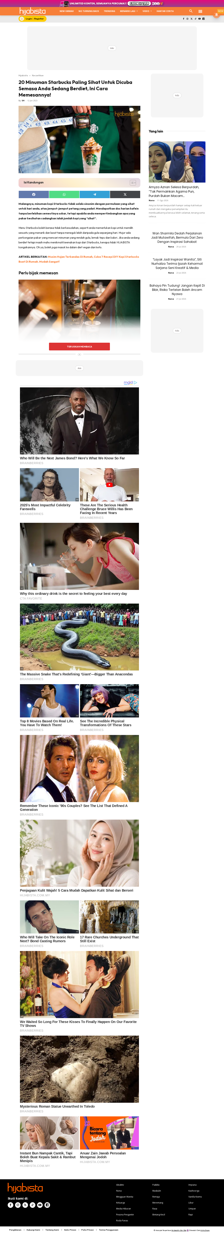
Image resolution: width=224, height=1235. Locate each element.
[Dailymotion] (203, 19)
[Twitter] (192, 19)
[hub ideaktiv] (200, 9)
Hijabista (23, 75)
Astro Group (205, 1230)
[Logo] (33, 11)
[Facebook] (183, 19)
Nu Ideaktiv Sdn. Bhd (179, 1230)
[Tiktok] (196, 19)
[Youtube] (199, 19)
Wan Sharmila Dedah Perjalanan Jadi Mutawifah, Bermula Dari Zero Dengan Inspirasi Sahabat (177, 237)
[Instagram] (188, 19)
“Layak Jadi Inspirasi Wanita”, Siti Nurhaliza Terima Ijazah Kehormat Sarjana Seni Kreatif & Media (177, 263)
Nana (152, 200)
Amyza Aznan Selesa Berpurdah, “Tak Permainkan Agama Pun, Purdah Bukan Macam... (174, 191)
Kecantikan (38, 75)
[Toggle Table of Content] (131, 183)
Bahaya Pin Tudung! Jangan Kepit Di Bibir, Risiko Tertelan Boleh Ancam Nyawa (177, 289)
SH (23, 100)
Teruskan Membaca (79, 346)
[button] (191, 11)
